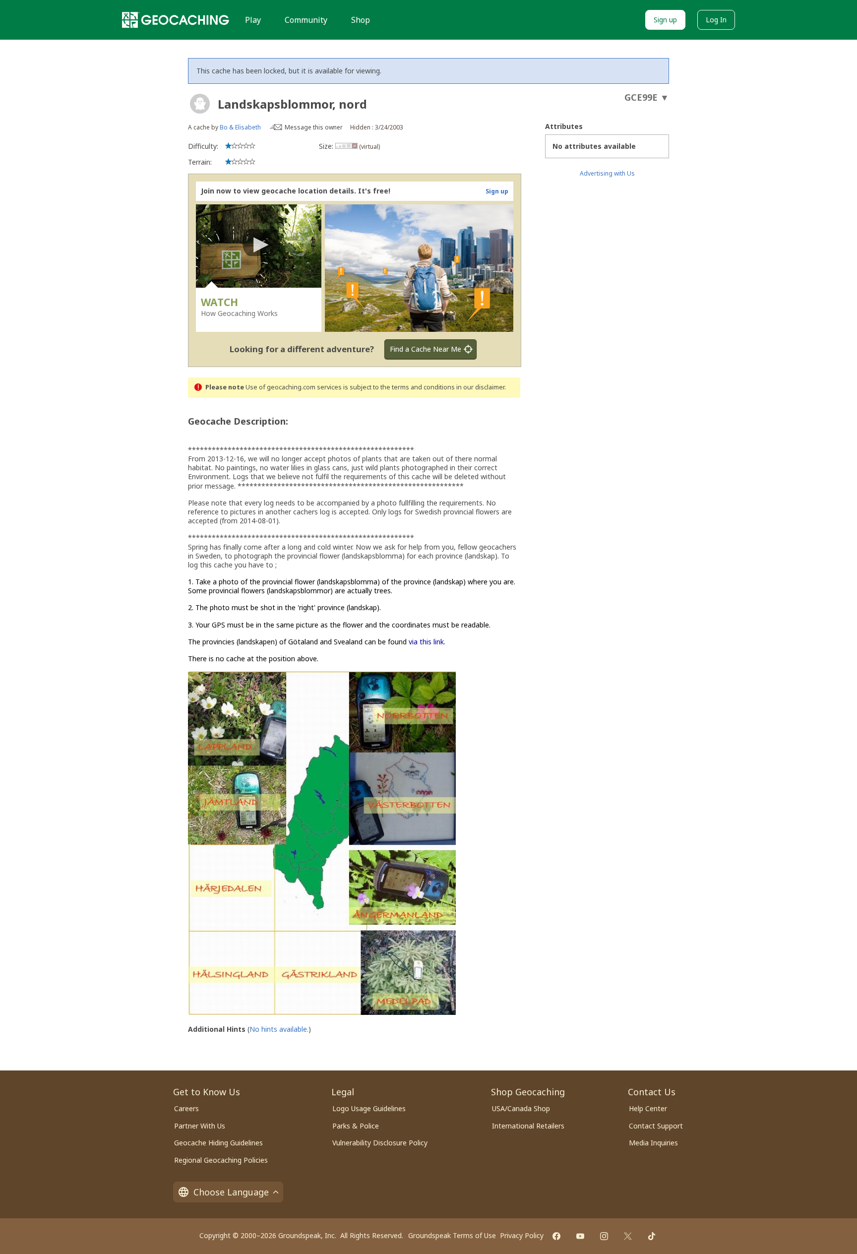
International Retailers (528, 1125)
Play (253, 19)
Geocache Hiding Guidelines (218, 1142)
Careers (186, 1108)
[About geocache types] (200, 104)
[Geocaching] (175, 20)
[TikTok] (652, 1236)
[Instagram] (604, 1236)
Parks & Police (355, 1125)
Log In (716, 19)
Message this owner (314, 127)
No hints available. (278, 1029)
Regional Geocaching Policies (221, 1160)
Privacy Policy (522, 1235)
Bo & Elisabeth (240, 127)
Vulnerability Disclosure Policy (380, 1142)
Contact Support (656, 1125)
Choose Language (231, 1192)
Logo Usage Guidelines (369, 1108)
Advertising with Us (607, 173)
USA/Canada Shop (521, 1108)
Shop (360, 19)
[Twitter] (628, 1236)
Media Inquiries (653, 1142)
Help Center (648, 1108)
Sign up (665, 19)
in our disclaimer (480, 387)
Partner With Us (199, 1125)
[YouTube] (580, 1236)
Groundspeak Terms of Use (452, 1235)
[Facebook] (556, 1236)
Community (306, 19)
